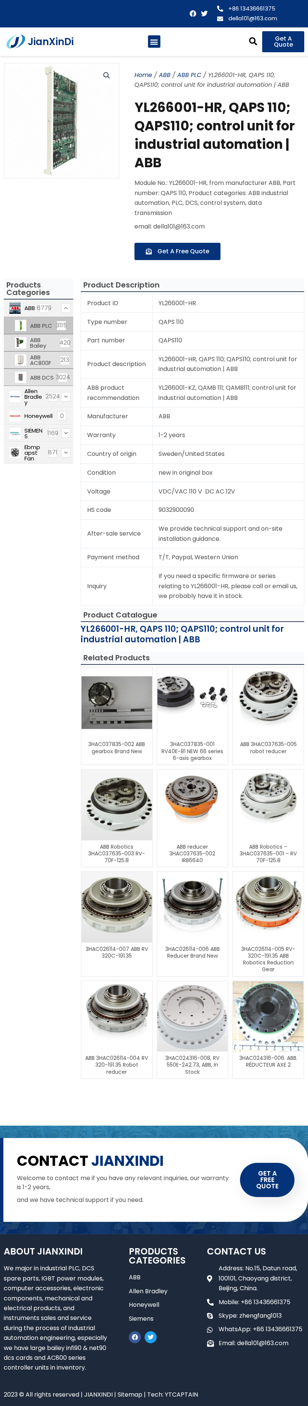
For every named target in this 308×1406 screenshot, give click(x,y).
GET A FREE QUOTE (267, 1180)
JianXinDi (51, 41)
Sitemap (130, 1394)
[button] (154, 41)
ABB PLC (189, 75)
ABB (165, 75)
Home (143, 75)
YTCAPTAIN (181, 1394)
